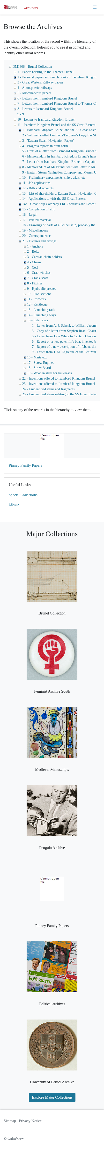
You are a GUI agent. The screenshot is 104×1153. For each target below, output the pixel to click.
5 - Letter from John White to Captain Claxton (64, 336)
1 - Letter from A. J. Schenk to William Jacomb (64, 325)
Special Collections (23, 495)
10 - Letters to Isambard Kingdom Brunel (45, 119)
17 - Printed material (36, 220)
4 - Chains (34, 262)
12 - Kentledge (37, 304)
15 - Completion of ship (38, 209)
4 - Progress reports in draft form (45, 146)
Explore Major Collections (52, 1097)
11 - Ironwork (36, 299)
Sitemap (10, 1121)
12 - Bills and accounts (37, 188)
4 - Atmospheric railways (34, 88)
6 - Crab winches (38, 272)
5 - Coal (32, 267)
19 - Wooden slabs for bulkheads (49, 373)
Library (14, 504)
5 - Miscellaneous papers (34, 93)
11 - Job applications (36, 183)
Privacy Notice (30, 1121)
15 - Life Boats (37, 320)
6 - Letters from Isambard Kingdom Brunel (47, 98)
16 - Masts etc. (37, 357)
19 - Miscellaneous (35, 230)
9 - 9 (20, 114)
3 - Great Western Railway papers (40, 82)
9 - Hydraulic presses (41, 288)
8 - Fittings (34, 283)
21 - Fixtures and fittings (39, 241)
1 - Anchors (35, 246)
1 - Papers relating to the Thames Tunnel (45, 72)
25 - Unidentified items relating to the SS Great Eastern (60, 394)
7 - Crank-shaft (37, 278)
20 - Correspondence (36, 236)
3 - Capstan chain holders (44, 257)
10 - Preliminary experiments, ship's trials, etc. (54, 177)
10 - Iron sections (39, 294)
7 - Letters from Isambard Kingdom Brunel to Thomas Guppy (60, 103)
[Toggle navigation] (94, 7)
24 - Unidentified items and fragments (48, 389)
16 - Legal (29, 214)
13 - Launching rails (41, 310)
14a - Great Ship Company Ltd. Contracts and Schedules (61, 204)
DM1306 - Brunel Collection (32, 66)
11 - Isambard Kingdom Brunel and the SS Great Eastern (56, 125)
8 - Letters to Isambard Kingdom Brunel (45, 109)
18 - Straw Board (39, 368)
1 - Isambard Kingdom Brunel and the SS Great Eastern (60, 130)
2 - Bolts (33, 251)
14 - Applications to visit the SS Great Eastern (54, 198)
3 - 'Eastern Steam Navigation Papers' (48, 140)
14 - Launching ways (41, 315)
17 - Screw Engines (40, 363)
